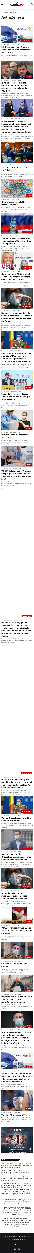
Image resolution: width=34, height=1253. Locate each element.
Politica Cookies (17, 1242)
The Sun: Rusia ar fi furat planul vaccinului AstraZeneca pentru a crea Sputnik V (16, 241)
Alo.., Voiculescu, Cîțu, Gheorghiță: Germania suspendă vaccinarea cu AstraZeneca (16, 857)
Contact (17, 1245)
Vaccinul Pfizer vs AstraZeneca (15, 1115)
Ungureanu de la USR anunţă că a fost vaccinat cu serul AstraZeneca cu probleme (16, 999)
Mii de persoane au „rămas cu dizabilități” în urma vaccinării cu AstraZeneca (16, 50)
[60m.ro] (17, 3)
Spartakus (5, 199)
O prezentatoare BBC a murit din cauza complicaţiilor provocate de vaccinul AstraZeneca (16, 277)
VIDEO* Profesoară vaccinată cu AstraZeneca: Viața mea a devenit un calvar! (17, 930)
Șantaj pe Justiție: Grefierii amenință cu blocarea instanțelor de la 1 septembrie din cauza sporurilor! (15, 1172)
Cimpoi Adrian (6, 44)
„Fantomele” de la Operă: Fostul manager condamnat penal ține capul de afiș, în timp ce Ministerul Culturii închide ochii (16, 1185)
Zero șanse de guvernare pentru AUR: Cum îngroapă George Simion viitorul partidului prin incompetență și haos (16, 1178)
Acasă (5, 12)
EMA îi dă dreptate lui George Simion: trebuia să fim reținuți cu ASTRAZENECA (16, 396)
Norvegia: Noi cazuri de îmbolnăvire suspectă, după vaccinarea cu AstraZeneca (14, 896)
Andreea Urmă (6, 1112)
